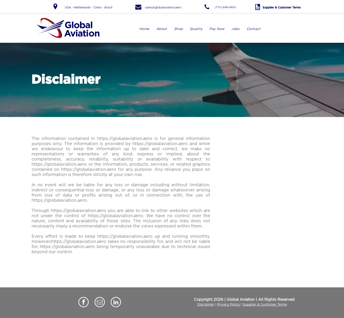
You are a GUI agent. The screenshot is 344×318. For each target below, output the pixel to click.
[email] (100, 302)
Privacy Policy (228, 304)
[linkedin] (116, 302)
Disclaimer (205, 304)
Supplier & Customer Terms (265, 304)
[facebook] (83, 302)
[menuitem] (144, 29)
